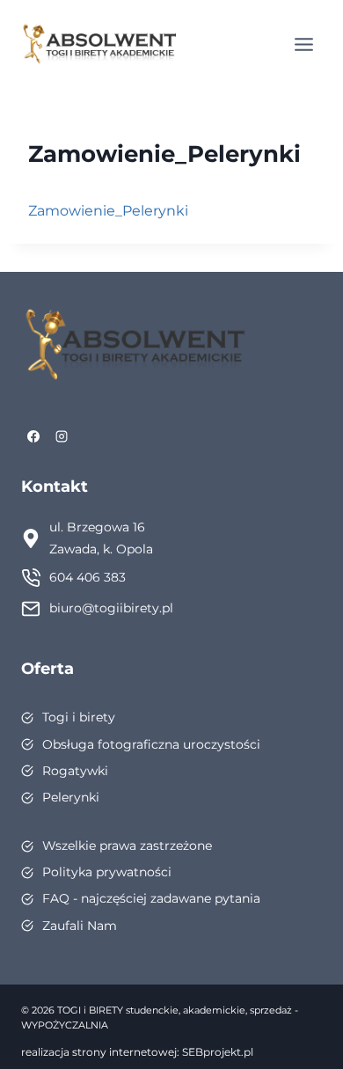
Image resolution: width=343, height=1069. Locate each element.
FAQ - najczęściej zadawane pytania (151, 898)
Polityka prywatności (107, 872)
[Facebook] (33, 436)
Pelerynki (70, 797)
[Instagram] (61, 436)
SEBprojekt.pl (217, 1051)
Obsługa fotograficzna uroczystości (151, 744)
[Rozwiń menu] (303, 44)
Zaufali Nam (79, 926)
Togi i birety (78, 717)
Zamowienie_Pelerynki (108, 210)
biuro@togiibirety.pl (111, 608)
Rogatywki (75, 771)
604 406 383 (87, 577)
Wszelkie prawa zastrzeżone (127, 845)
